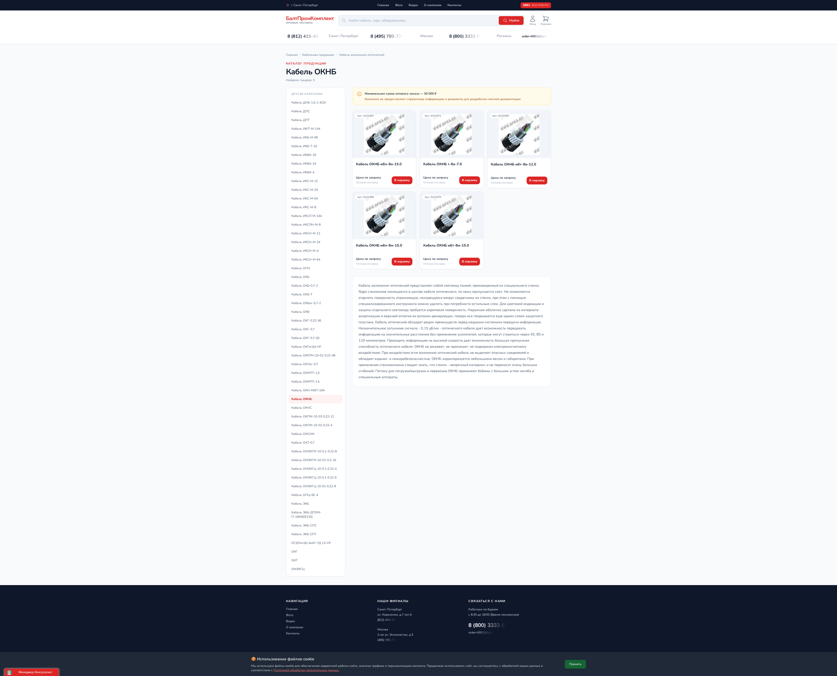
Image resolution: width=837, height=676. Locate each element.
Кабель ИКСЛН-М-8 (306, 225)
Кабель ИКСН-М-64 (305, 259)
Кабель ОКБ (300, 277)
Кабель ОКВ (300, 312)
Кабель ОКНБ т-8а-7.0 (442, 164)
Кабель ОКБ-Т (301, 294)
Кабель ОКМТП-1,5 (305, 373)
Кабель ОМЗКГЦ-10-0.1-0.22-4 (314, 469)
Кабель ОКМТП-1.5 (305, 382)
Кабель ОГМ (300, 268)
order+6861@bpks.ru (536, 36)
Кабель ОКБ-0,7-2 (304, 286)
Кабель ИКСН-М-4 (304, 251)
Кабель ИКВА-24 (303, 164)
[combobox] (417, 20)
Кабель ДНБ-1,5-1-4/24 (308, 102)
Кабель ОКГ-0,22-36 (306, 320)
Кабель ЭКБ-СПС (303, 525)
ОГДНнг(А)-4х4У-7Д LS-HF (311, 543)
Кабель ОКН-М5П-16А (308, 390)
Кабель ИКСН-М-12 (305, 233)
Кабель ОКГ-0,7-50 (305, 338)
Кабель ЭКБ (300, 504)
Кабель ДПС (300, 111)
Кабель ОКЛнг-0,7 (304, 364)
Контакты (454, 5)
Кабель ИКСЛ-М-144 (306, 216)
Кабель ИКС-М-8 (303, 207)
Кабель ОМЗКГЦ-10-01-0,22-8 (313, 486)
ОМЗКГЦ (298, 569)
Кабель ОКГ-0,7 (303, 329)
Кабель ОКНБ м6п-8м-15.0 (379, 245)
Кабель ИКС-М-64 (304, 198)
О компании (432, 5)
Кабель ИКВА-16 (303, 155)
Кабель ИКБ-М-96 (304, 137)
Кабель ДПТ (300, 120)
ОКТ (294, 560)
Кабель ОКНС (301, 408)
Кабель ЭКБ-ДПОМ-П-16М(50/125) (306, 514)
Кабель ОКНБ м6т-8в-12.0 (513, 164)
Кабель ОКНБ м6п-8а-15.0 (379, 164)
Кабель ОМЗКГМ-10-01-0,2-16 (313, 460)
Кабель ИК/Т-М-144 (305, 129)
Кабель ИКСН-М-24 (305, 242)
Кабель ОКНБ (301, 399)
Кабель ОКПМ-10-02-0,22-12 (312, 416)
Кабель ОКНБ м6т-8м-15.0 (446, 245)
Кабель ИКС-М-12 (304, 181)
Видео (413, 5)
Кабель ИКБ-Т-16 (304, 146)
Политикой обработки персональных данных (306, 670)
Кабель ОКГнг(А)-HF (306, 347)
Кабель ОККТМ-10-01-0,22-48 (313, 355)
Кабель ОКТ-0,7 (303, 443)
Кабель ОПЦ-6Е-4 (304, 495)
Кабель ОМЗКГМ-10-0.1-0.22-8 (314, 451)
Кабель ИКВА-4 (302, 172)
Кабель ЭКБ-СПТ (303, 534)
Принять (575, 664)
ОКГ (294, 552)
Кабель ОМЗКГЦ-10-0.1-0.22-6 (314, 477)
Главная (383, 5)
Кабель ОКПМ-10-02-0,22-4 (311, 425)
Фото (399, 5)
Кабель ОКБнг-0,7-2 (306, 303)
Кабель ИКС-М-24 (304, 190)
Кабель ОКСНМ (302, 434)
